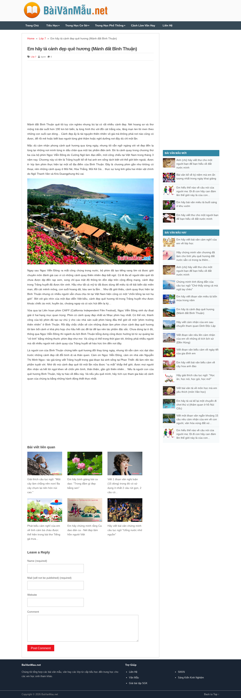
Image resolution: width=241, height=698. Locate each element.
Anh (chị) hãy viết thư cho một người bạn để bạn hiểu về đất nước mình (194, 163)
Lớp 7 (42, 38)
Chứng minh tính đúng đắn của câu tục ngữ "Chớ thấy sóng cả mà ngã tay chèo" (197, 285)
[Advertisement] (90, 92)
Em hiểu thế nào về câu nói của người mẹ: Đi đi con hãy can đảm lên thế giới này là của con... (196, 191)
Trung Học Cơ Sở (77, 25)
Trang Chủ (32, 25)
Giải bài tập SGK (138, 683)
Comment (33, 611)
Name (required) (37, 560)
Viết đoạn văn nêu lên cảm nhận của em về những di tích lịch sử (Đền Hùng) (195, 338)
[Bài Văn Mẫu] (66, 16)
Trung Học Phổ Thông (110, 25)
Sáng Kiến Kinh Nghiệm (191, 677)
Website (32, 594)
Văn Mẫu (134, 677)
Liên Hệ (167, 25)
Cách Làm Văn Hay (143, 25)
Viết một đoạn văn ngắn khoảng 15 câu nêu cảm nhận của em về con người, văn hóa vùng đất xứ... (197, 419)
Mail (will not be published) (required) (49, 577)
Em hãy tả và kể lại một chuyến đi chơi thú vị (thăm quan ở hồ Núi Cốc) (196, 404)
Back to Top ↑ (211, 694)
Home (30, 38)
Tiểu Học (53, 25)
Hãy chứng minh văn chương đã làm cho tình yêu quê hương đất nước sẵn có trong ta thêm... (195, 256)
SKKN (181, 671)
